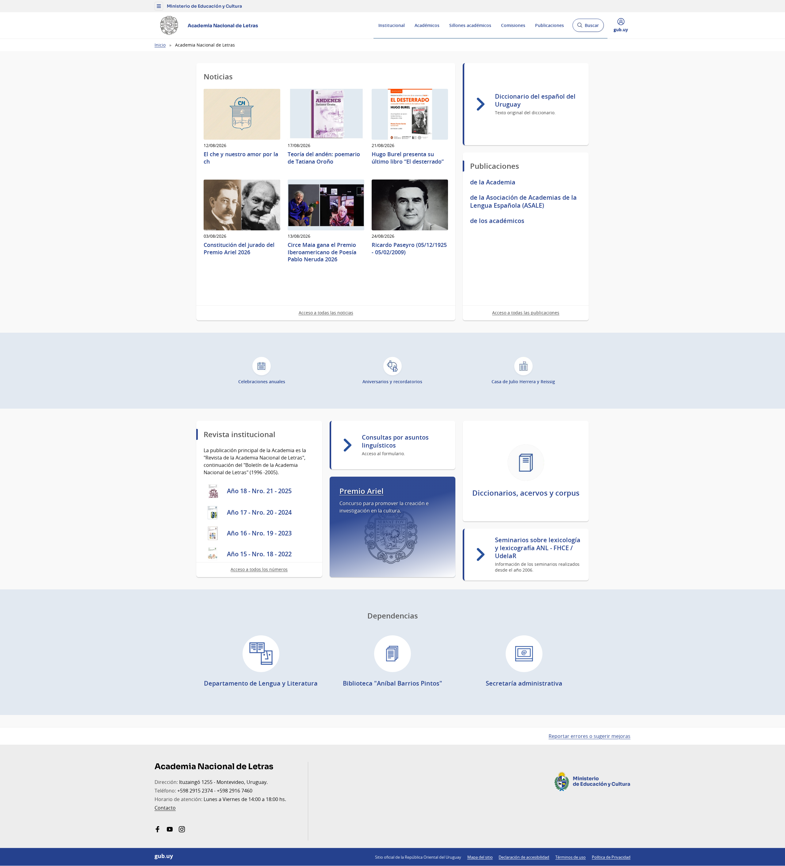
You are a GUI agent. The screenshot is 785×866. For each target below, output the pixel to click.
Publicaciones (549, 25)
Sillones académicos (470, 25)
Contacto (165, 807)
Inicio (160, 45)
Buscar (588, 27)
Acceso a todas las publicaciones (525, 313)
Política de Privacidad (611, 857)
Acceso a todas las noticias (326, 313)
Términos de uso (570, 857)
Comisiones (513, 25)
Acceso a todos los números (259, 569)
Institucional (391, 25)
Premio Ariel (361, 491)
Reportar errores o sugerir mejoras (589, 736)
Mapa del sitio (480, 857)
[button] (159, 6)
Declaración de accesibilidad (524, 857)
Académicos (427, 25)
